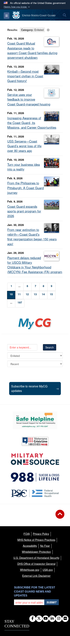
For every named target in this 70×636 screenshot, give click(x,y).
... (19, 286)
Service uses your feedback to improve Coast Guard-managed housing (28, 99)
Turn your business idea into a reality (23, 166)
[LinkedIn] (52, 618)
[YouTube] (45, 618)
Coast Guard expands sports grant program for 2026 (24, 211)
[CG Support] (35, 459)
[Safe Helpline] (35, 420)
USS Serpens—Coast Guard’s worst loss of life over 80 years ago (24, 146)
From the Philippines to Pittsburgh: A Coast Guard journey (25, 188)
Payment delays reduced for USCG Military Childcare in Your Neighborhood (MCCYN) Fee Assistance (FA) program (34, 265)
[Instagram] (58, 618)
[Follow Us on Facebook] (32, 618)
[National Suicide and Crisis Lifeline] (35, 477)
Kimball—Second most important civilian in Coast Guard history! (25, 76)
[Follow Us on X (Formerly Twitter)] (39, 618)
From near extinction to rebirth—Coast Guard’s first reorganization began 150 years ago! (32, 236)
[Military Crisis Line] (35, 441)
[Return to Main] (59, 516)
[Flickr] (65, 618)
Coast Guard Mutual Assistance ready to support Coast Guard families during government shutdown (32, 50)
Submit (51, 602)
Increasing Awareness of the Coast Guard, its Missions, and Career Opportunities (31, 123)
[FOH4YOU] (35, 493)
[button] (17, 7)
